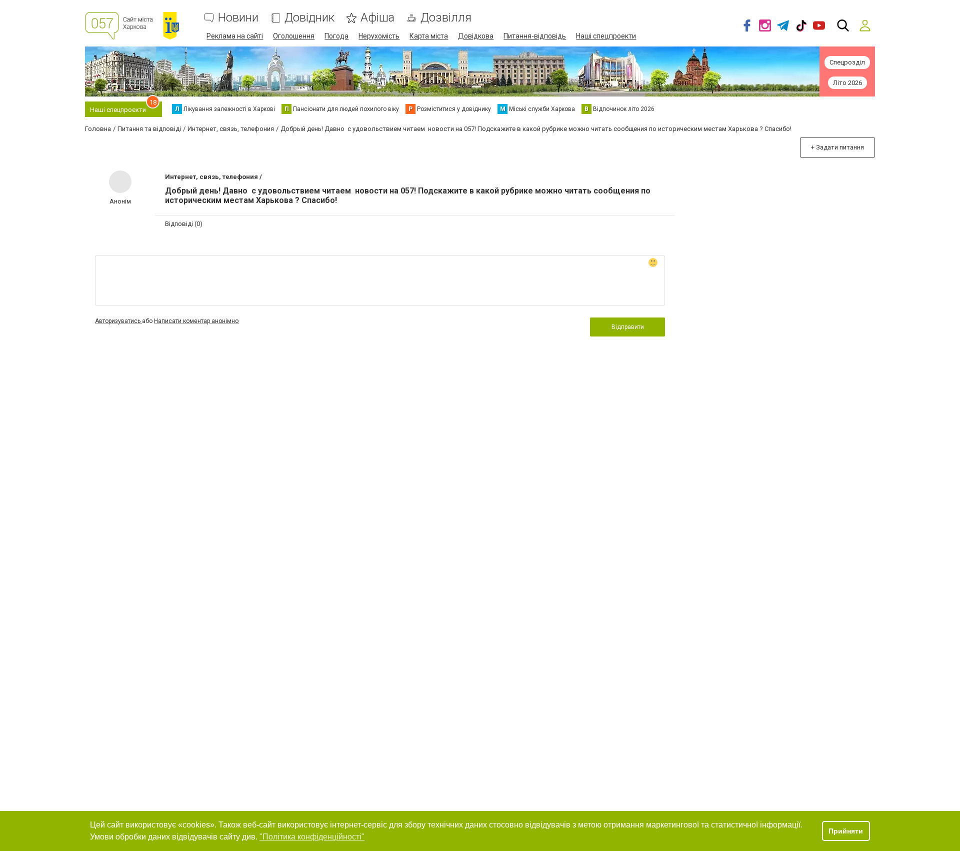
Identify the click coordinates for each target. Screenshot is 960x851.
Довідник (309, 17)
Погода (336, 36)
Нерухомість (379, 36)
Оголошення (293, 36)
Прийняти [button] (845, 831)
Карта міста (429, 36)
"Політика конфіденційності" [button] (312, 836)
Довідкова (476, 36)
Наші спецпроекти (606, 36)
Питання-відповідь (535, 36)
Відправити (628, 327)
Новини (238, 17)
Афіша (377, 17)
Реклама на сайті (234, 36)
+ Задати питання (837, 147)
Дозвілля (446, 17)
